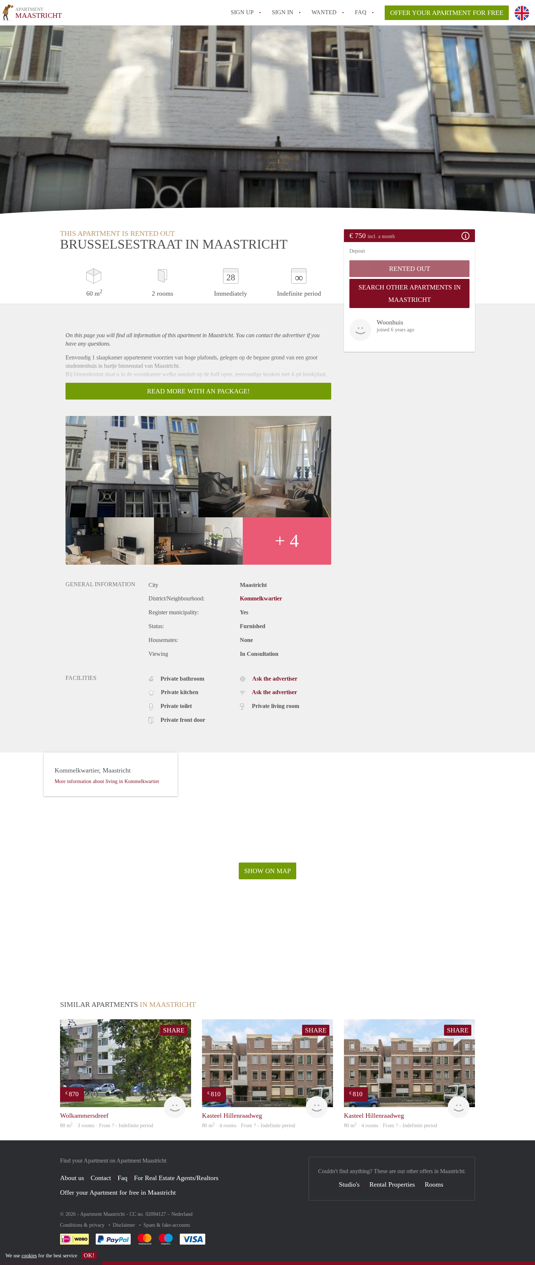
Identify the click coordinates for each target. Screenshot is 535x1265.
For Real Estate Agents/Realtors (176, 1178)
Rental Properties (392, 1184)
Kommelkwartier (261, 598)
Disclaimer (124, 1225)
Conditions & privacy (83, 1225)
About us (72, 1178)
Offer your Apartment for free (446, 12)
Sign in (282, 12)
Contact (101, 1178)
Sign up (242, 12)
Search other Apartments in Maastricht (409, 293)
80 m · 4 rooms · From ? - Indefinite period (248, 1125)
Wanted (324, 12)
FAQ (360, 12)
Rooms (434, 1184)
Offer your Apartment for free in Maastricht (118, 1192)
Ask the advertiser (274, 679)
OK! (89, 1255)
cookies (29, 1255)
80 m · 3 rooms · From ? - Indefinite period (106, 1125)
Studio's (349, 1184)
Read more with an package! (198, 391)
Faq (122, 1178)
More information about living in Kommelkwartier (107, 781)
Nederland (182, 1214)
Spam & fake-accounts (166, 1225)
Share (174, 1030)
